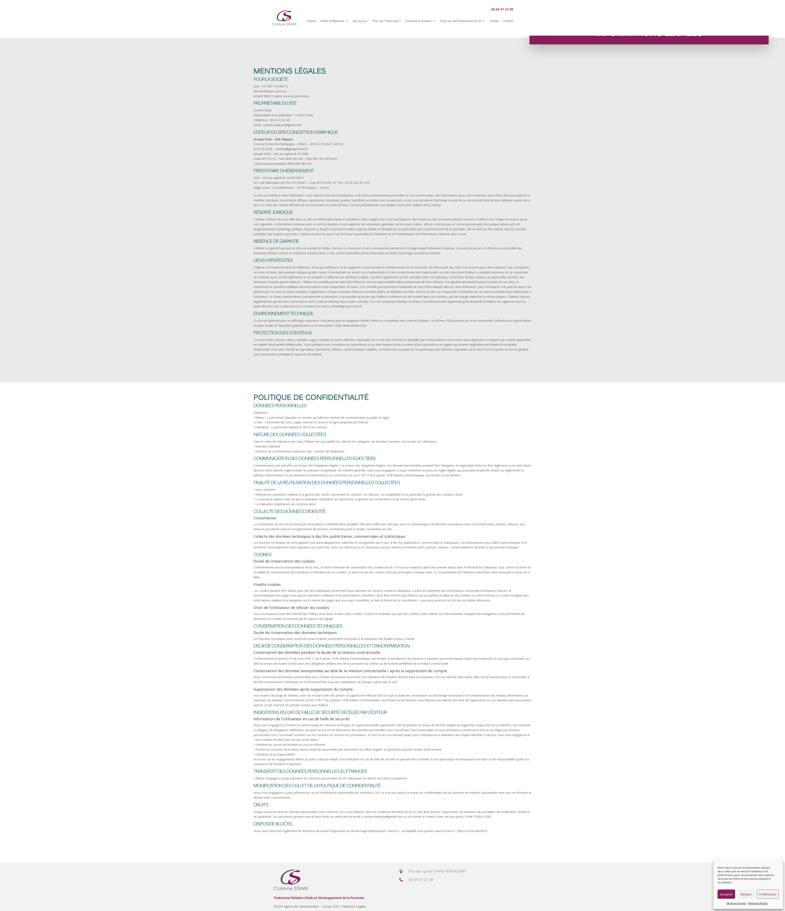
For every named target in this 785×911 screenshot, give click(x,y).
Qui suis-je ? (360, 21)
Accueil (311, 21)
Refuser (746, 894)
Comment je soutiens (418, 21)
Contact (508, 21)
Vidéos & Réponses (332, 21)
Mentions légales (736, 903)
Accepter (726, 894)
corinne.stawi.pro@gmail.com (382, 817)
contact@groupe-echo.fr (292, 149)
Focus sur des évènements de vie (460, 21)
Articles (494, 21)
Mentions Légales (354, 906)
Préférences (768, 894)
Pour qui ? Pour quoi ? (386, 21)
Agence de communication (301, 906)
